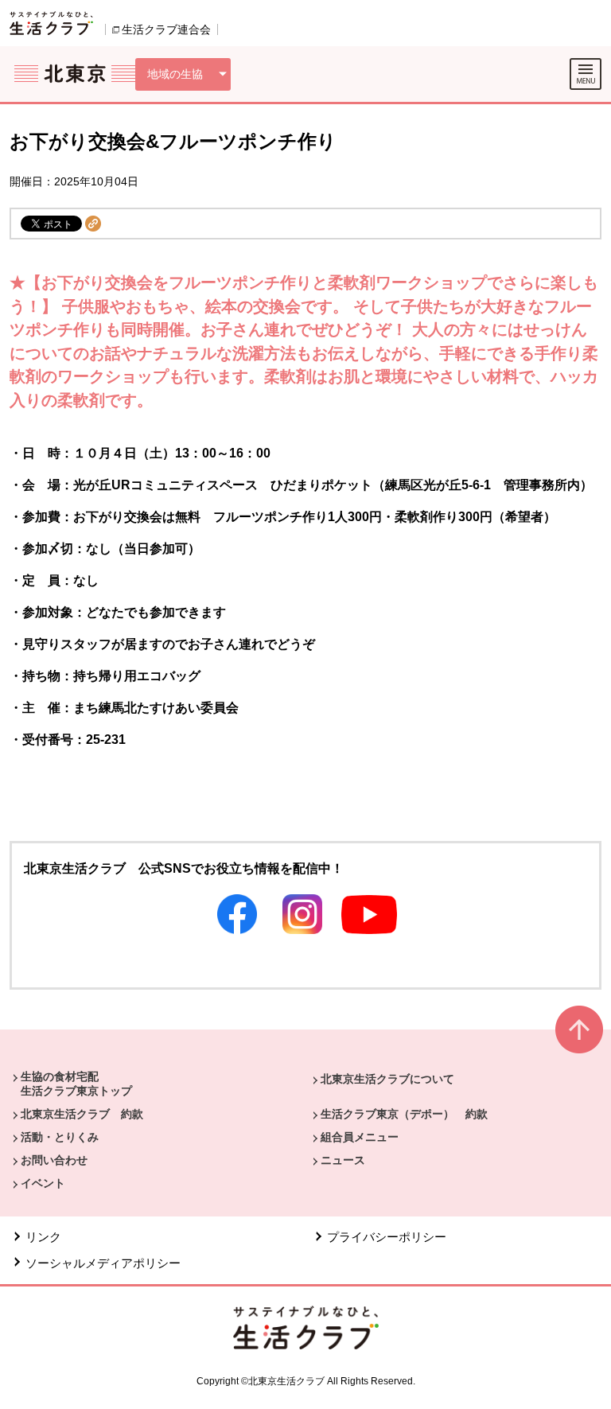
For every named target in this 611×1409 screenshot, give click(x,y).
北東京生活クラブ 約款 (82, 1113)
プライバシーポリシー (386, 1237)
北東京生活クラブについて (387, 1078)
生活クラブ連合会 (166, 29)
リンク (43, 1237)
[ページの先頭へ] (579, 1036)
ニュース (343, 1160)
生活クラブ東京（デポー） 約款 (404, 1113)
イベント (43, 1183)
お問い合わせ (54, 1160)
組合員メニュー (360, 1137)
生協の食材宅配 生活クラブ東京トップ (76, 1083)
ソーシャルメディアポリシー (103, 1263)
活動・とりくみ (60, 1137)
